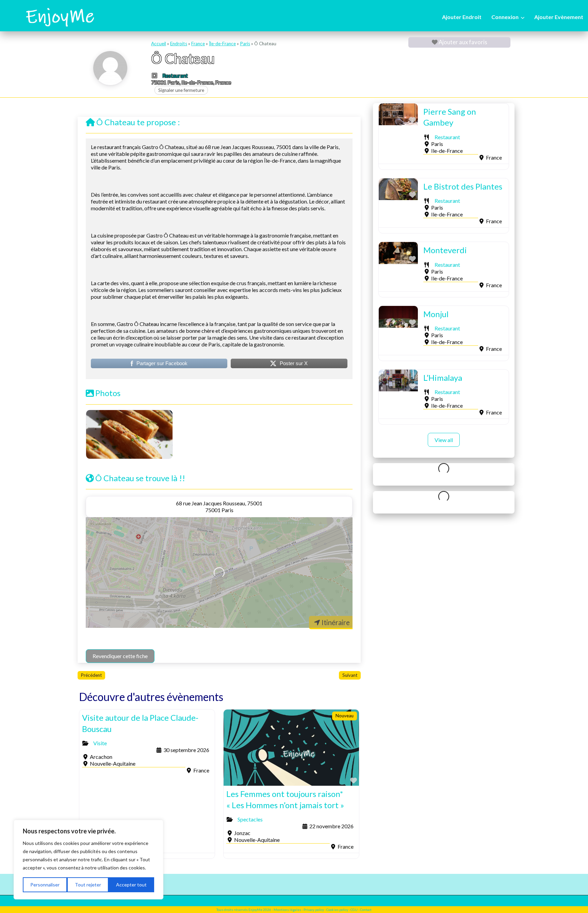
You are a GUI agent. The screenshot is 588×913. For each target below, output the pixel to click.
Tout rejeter (88, 884)
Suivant (349, 675)
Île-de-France (222, 43)
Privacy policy (314, 910)
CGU (354, 910)
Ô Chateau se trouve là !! (140, 478)
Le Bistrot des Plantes (462, 186)
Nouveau (345, 715)
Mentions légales (288, 910)
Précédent (91, 675)
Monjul (435, 314)
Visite (100, 743)
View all (444, 440)
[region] (88, 859)
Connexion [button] (505, 17)
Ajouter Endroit (461, 17)
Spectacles (250, 819)
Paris (245, 43)
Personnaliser (45, 884)
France (198, 43)
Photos (107, 393)
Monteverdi (445, 250)
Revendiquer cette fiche (120, 656)
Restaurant (175, 75)
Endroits (178, 43)
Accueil (158, 43)
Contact (366, 910)
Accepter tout (131, 884)
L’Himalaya (442, 377)
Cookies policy (337, 910)
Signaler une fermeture (181, 90)
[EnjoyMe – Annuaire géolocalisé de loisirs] (59, 16)
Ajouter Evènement (558, 17)
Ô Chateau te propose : (138, 122)
